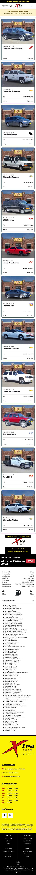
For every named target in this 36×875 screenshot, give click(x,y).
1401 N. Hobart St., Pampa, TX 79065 (14, 769)
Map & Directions (27, 851)
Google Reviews (27, 841)
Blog (27, 856)
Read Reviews (27, 843)
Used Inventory (8, 846)
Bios (8, 843)
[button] (18, 666)
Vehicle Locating (28, 838)
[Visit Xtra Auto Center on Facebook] (5, 815)
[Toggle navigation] (32, 6)
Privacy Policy (8, 838)
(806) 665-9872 (13, 773)
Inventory (8, 854)
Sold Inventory (8, 848)
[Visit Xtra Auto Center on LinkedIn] (10, 815)
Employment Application (8, 851)
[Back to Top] (32, 871)
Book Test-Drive (8, 856)
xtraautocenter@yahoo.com (12, 776)
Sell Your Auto (27, 835)
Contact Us (27, 848)
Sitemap (8, 841)
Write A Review (27, 846)
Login (18, 872)
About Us (8, 835)
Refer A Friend (27, 854)
